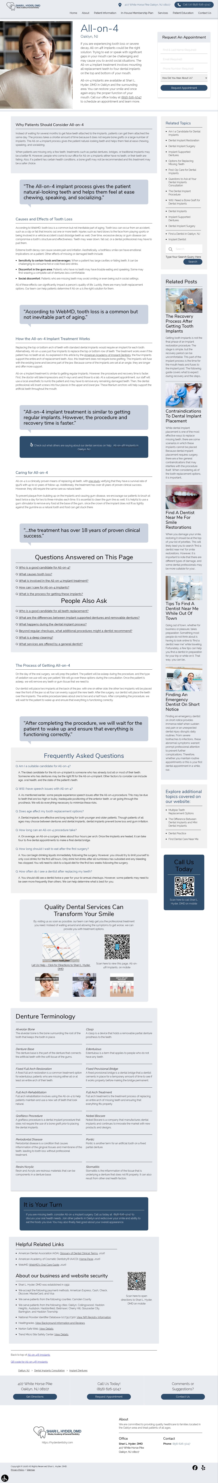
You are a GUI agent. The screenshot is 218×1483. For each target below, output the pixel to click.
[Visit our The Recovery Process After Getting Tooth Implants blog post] (184, 311)
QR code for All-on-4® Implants (29, 1361)
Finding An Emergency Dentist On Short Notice (183, 702)
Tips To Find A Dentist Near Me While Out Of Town (182, 611)
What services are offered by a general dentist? (51, 644)
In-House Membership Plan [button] (137, 12)
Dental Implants (178, 211)
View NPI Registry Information (94, 1317)
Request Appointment (109, 1396)
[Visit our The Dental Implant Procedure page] (122, 995)
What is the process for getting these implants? (51, 594)
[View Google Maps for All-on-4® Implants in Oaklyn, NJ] (60, 961)
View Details (46, 1328)
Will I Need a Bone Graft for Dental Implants (184, 202)
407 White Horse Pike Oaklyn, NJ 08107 (147, 4)
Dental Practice (177, 833)
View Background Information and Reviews (60, 1323)
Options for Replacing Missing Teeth (181, 162)
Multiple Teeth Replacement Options (181, 811)
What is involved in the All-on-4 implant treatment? (53, 580)
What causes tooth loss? (35, 574)
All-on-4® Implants (39, 1354)
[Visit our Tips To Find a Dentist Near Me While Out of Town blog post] (184, 599)
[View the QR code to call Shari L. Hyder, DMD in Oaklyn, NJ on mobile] (184, 895)
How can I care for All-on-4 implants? (44, 587)
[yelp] (203, 1469)
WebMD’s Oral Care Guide (44, 1264)
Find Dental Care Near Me (183, 839)
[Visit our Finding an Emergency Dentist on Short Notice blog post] (184, 690)
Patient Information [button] (105, 12)
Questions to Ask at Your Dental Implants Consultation (182, 182)
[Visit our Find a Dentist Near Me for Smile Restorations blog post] (184, 508)
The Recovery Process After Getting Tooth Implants (179, 323)
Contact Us (183, 1396)
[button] (4, 1478)
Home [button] (73, 12)
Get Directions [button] (35, 1396)
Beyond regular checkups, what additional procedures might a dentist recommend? (75, 631)
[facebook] (195, 1469)
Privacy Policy (17, 1470)
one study (94, 481)
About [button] (85, 12)
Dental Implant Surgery (182, 146)
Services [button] (163, 12)
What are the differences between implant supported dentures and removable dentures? (79, 617)
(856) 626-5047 (131, 97)
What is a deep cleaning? (36, 637)
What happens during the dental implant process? (53, 624)
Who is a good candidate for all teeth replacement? (54, 611)
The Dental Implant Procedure (180, 193)
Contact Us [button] (204, 12)
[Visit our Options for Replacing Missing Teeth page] (47, 995)
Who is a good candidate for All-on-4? (44, 567)
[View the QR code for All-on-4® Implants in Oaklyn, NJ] (117, 958)
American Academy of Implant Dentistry (107, 355)
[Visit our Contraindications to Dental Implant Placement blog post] (184, 406)
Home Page (86, 1259)
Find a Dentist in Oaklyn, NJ (184, 233)
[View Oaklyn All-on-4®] (36, 107)
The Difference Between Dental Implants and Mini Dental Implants (183, 822)
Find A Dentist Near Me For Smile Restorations (180, 520)
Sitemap (31, 1470)
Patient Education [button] (183, 12)
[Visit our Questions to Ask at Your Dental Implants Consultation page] (84, 995)
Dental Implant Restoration (184, 140)
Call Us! (196, 4)
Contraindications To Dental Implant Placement (183, 416)
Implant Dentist (177, 239)
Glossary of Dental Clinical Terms (79, 1253)
